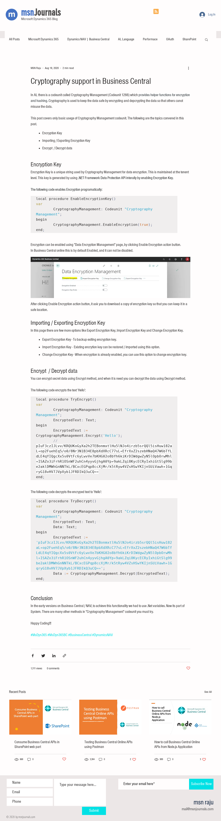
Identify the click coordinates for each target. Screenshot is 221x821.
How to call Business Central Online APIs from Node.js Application (177, 744)
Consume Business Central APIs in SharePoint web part (37, 744)
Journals (47, 12)
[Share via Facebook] (33, 656)
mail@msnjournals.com (197, 809)
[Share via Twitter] (43, 656)
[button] (206, 40)
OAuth (170, 39)
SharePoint (189, 39)
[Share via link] (64, 656)
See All (208, 691)
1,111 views (36, 668)
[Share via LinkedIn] (54, 656)
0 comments (53, 668)
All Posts (14, 39)
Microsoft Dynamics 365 (43, 39)
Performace (150, 39)
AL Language (126, 39)
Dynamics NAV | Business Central (88, 39)
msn (27, 12)
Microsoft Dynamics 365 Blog (39, 19)
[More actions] (190, 68)
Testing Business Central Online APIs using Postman (108, 744)
